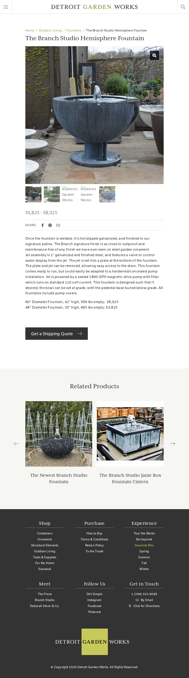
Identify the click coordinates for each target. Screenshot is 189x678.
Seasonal (44, 568)
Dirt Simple (95, 594)
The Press (45, 594)
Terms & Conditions (94, 539)
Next (170, 443)
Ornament (45, 539)
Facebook (94, 605)
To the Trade (94, 551)
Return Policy (94, 545)
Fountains (74, 30)
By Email (147, 599)
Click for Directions (146, 605)
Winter (144, 568)
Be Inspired (144, 539)
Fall (144, 563)
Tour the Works (144, 533)
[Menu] (6, 7)
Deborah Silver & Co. (44, 605)
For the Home (44, 563)
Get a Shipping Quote (52, 333)
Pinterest (94, 611)
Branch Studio (44, 599)
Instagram (94, 599)
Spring (144, 551)
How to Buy (94, 533)
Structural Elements (45, 545)
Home (29, 30)
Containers (44, 533)
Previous (18, 443)
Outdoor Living (50, 30)
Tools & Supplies (44, 557)
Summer (144, 557)
